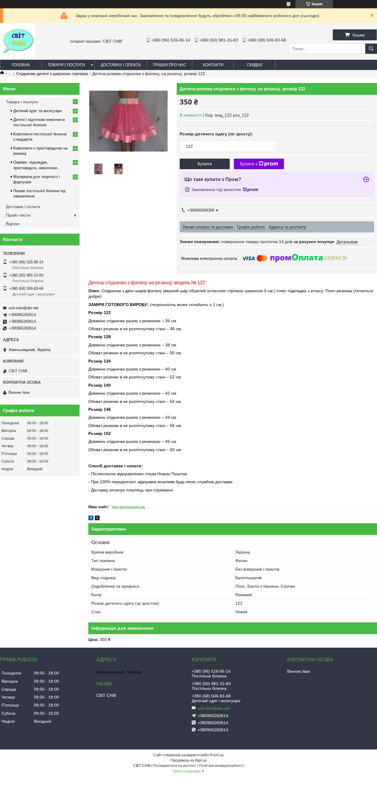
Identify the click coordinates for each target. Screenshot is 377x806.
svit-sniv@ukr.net (23, 308)
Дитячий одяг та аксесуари (37, 111)
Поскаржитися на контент (174, 766)
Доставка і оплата (121, 65)
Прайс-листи (18, 215)
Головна (21, 65)
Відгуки (12, 223)
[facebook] (90, 518)
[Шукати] (371, 49)
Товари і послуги (66, 65)
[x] (97, 518)
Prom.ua (217, 755)
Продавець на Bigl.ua (188, 760)
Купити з (248, 163)
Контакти (213, 65)
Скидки (254, 65)
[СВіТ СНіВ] (17, 57)
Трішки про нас (169, 65)
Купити (205, 163)
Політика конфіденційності (221, 766)
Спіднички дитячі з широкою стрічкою (52, 73)
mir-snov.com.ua (128, 506)
